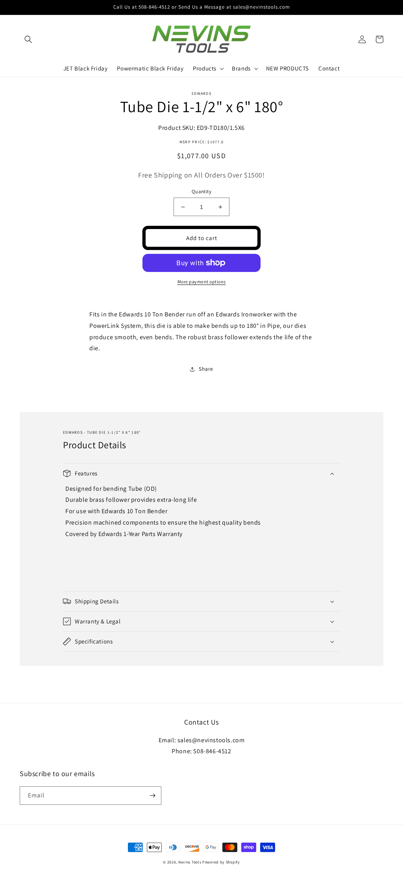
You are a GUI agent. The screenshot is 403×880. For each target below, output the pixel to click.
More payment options (201, 282)
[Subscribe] (152, 795)
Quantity (201, 191)
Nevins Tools (189, 862)
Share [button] (206, 368)
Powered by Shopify (221, 862)
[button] (28, 39)
